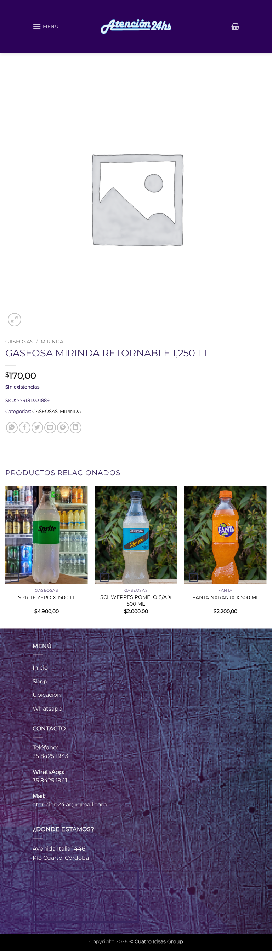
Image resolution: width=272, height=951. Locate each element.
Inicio (40, 667)
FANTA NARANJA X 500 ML (225, 597)
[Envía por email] (50, 427)
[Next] (266, 556)
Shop (40, 681)
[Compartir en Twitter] (37, 427)
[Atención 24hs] (136, 26)
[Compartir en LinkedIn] (75, 427)
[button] (46, 26)
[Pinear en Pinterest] (63, 427)
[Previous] (5, 556)
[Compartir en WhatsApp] (12, 427)
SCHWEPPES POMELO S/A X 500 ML (135, 600)
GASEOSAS (19, 341)
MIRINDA (52, 341)
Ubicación (47, 695)
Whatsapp (47, 708)
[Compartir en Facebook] (24, 427)
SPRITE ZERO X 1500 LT (46, 597)
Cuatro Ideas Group (159, 941)
